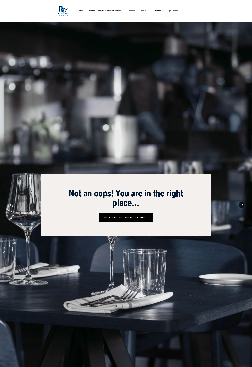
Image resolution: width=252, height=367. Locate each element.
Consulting (144, 11)
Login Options (172, 11)
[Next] (241, 205)
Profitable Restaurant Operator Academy (105, 11)
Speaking (157, 11)
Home (80, 11)
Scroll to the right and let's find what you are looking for (126, 217)
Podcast (131, 11)
